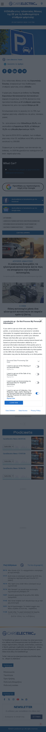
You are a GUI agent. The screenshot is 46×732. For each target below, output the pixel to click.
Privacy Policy (36, 410)
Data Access (23, 410)
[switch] (37, 366)
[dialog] (23, 366)
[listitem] (23, 361)
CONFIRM (14, 403)
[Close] (42, 321)
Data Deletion (10, 410)
